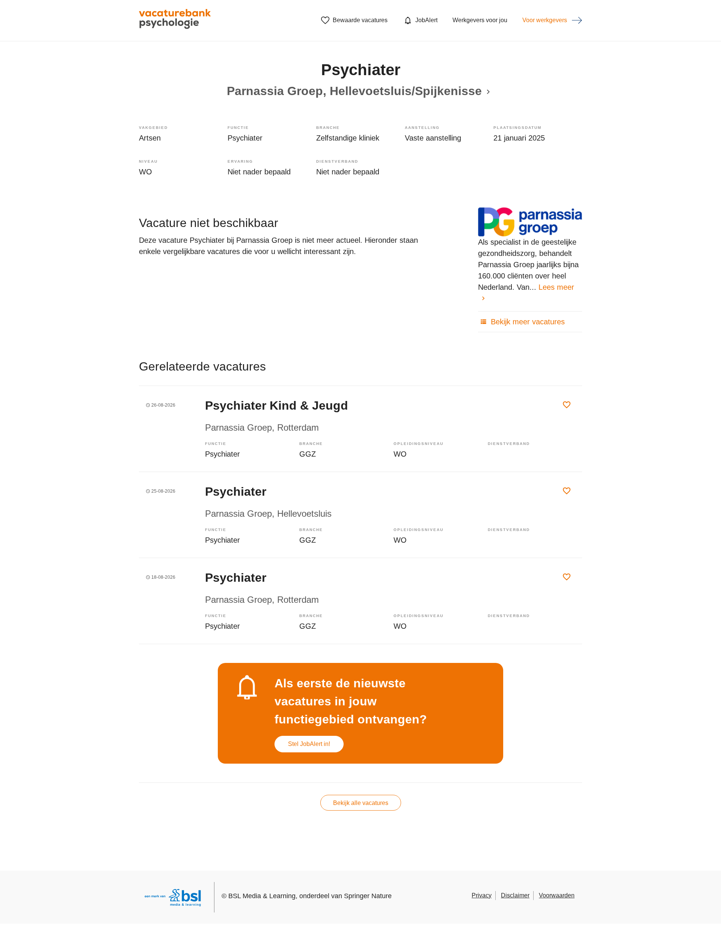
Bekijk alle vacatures (360, 803)
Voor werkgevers (544, 20)
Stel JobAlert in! (309, 744)
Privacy (482, 895)
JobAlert (426, 20)
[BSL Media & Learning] (173, 898)
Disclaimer (515, 895)
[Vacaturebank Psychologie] (175, 20)
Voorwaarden (557, 895)
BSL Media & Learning (262, 896)
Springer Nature (368, 896)
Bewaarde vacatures (360, 20)
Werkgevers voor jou (480, 20)
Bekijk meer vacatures (527, 322)
